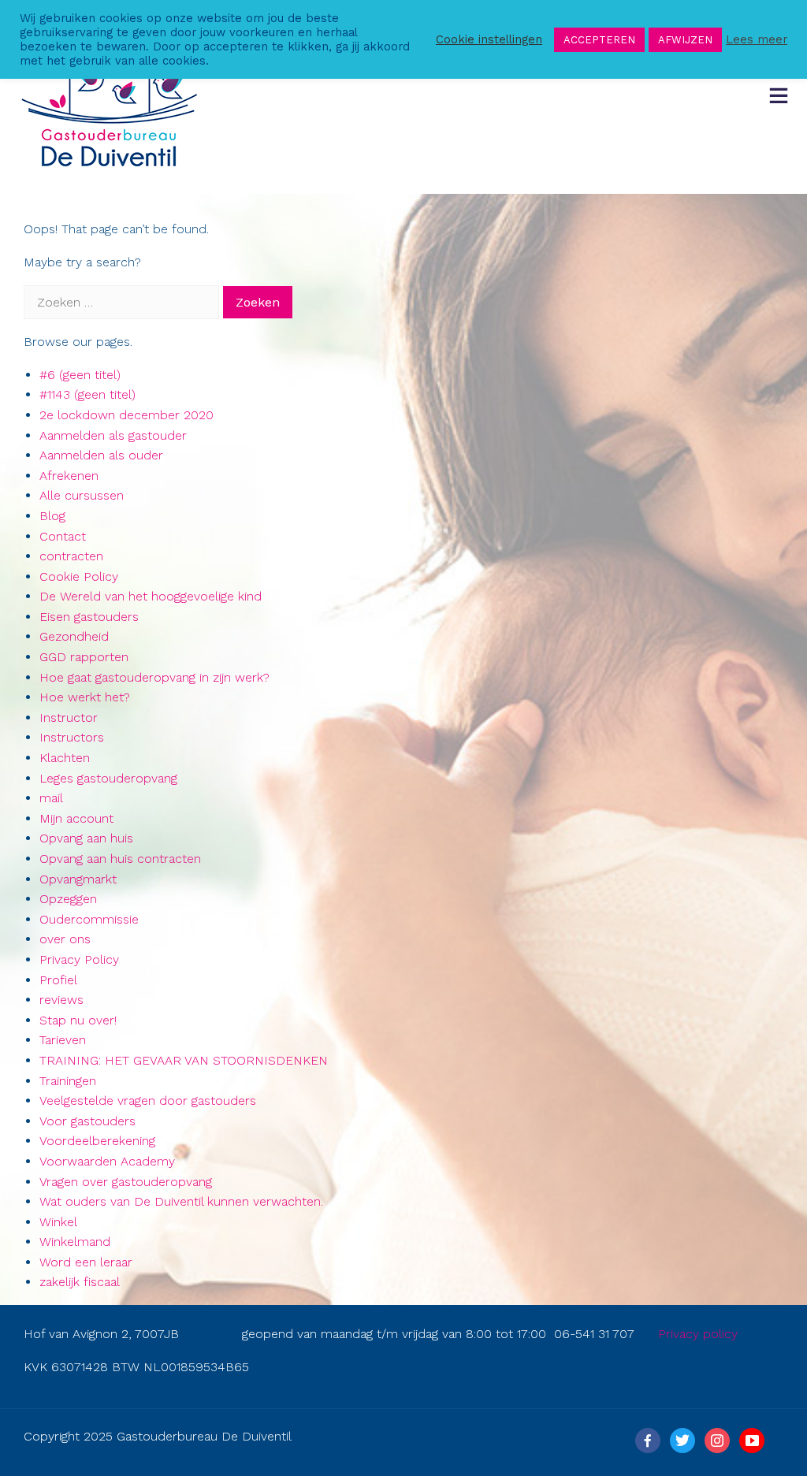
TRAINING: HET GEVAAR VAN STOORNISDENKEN (183, 1060)
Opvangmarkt (78, 879)
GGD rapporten (83, 656)
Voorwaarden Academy (107, 1161)
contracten (71, 555)
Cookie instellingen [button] (489, 39)
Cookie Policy (78, 576)
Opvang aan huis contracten (120, 858)
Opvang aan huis (86, 838)
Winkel (58, 1221)
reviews (61, 999)
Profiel (58, 979)
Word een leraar (85, 1262)
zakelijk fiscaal (79, 1281)
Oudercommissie (89, 919)
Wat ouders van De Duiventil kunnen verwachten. (181, 1201)
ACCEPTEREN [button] (599, 40)
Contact (62, 536)
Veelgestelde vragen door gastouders (147, 1100)
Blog (52, 515)
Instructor (68, 717)
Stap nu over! (78, 1020)
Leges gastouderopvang (108, 778)
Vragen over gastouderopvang (125, 1181)
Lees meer (756, 39)
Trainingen (67, 1080)
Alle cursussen (81, 495)
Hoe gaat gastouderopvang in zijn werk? (154, 677)
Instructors (71, 737)
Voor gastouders (87, 1121)
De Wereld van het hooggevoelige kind (150, 596)
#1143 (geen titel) (87, 394)
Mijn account (76, 818)
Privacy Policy (79, 959)
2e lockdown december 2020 (126, 414)
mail (51, 797)
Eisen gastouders (89, 616)
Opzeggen (68, 898)
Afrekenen (69, 475)
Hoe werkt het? (84, 697)
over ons (65, 938)
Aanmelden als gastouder (113, 435)
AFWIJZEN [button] (685, 40)
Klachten (64, 757)
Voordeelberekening (97, 1140)
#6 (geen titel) (80, 374)
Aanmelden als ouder (101, 455)
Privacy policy (698, 1333)
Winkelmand (74, 1241)
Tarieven (62, 1039)
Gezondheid (74, 636)
